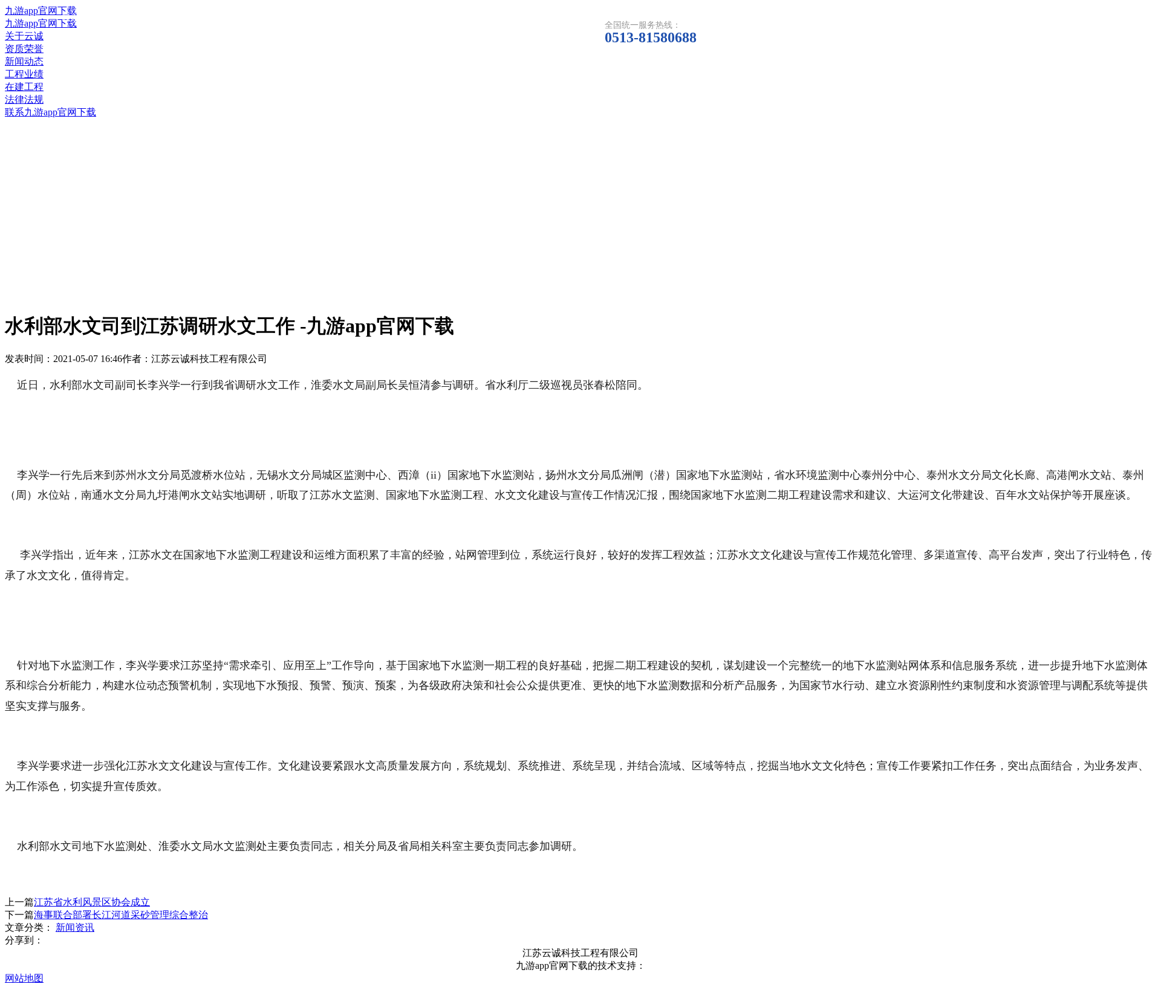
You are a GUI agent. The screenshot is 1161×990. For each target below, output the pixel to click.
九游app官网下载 (41, 10)
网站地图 (24, 978)
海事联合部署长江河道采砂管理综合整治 (121, 915)
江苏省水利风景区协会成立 (92, 902)
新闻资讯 (75, 927)
